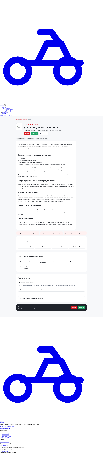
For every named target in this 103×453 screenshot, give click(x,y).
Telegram (27, 133)
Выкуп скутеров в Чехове (26, 261)
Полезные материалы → (5, 428)
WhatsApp (34, 133)
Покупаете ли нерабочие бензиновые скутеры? (31, 298)
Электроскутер (43, 246)
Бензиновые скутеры (9, 109)
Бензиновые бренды (6, 436)
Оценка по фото (43, 133)
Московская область (23, 119)
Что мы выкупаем (6, 108)
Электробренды (5, 437)
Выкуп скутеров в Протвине (77, 261)
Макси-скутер (60, 246)
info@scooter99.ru (4, 445)
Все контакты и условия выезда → (7, 426)
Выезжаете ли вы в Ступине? (27, 282)
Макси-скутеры (8, 111)
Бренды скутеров (77, 246)
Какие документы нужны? (26, 294)
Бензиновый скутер (26, 246)
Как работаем (5, 112)
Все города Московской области (26, 267)
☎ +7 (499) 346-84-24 (11, 115)
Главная (4, 107)
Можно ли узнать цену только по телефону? (31, 289)
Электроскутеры (8, 110)
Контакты (4, 113)
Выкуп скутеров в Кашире (59, 261)
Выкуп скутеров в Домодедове (43, 261)
